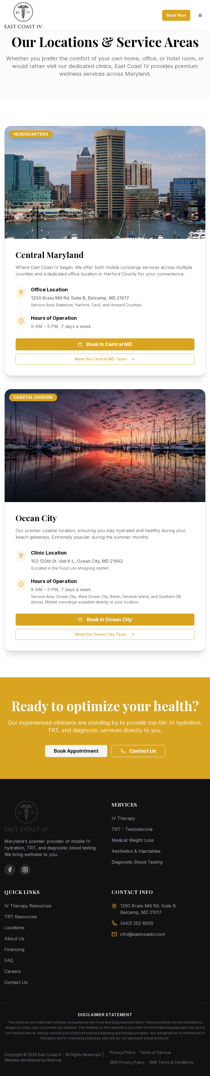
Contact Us (142, 751)
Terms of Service (155, 1052)
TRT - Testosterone (132, 829)
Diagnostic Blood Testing (137, 862)
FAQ (8, 960)
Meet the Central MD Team (100, 359)
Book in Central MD (109, 344)
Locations (14, 927)
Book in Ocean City (109, 619)
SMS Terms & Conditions (171, 1062)
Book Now (176, 15)
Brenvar (54, 1060)
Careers (12, 971)
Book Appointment (76, 751)
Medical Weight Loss (133, 840)
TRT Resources (20, 916)
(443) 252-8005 (136, 923)
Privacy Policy (122, 1052)
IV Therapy (123, 818)
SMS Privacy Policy (127, 1062)
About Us (14, 938)
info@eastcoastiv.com (142, 934)
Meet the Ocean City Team (100, 634)
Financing (14, 949)
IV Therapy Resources (27, 905)
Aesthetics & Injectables (136, 851)
